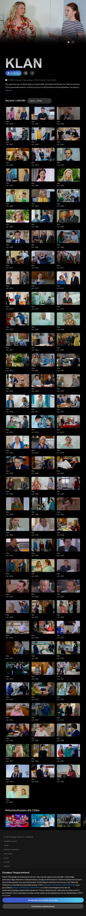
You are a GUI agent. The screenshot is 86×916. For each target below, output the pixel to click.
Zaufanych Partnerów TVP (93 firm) (26, 887)
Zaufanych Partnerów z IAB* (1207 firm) (60, 885)
